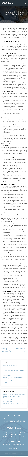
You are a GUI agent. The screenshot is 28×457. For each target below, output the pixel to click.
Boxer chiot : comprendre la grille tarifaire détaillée (7, 350)
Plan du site (14, 456)
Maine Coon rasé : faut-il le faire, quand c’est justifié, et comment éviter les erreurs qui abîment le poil (13, 371)
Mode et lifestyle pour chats (7, 25)
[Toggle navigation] (25, 3)
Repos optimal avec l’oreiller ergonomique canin (21, 350)
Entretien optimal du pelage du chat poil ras (14, 394)
